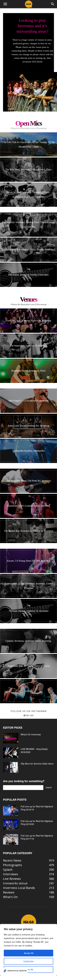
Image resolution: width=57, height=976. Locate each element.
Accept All (28, 953)
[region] (28, 950)
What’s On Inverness (31, 734)
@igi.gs (28, 715)
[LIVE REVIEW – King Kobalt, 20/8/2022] (10, 752)
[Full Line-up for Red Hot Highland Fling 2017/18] (10, 839)
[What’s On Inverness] (10, 738)
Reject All (28, 969)
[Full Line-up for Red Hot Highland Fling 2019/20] (10, 824)
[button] (5, 4)
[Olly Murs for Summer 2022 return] (10, 767)
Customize (28, 961)
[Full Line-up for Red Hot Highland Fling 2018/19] (10, 810)
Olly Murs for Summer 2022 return (37, 763)
